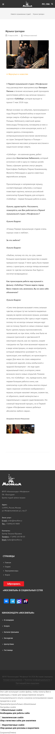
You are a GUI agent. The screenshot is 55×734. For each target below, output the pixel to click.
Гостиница (8, 650)
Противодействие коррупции (27, 683)
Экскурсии (8, 638)
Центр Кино (9, 644)
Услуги (6, 626)
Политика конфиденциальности (37, 680)
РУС (43, 3)
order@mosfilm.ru (14, 520)
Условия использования (12, 680)
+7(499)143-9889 (12, 524)
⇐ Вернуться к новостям (17, 74)
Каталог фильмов (11, 632)
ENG (48, 3)
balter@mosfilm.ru (14, 540)
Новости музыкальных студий (21, 14)
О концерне (9, 620)
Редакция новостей (30, 35)
